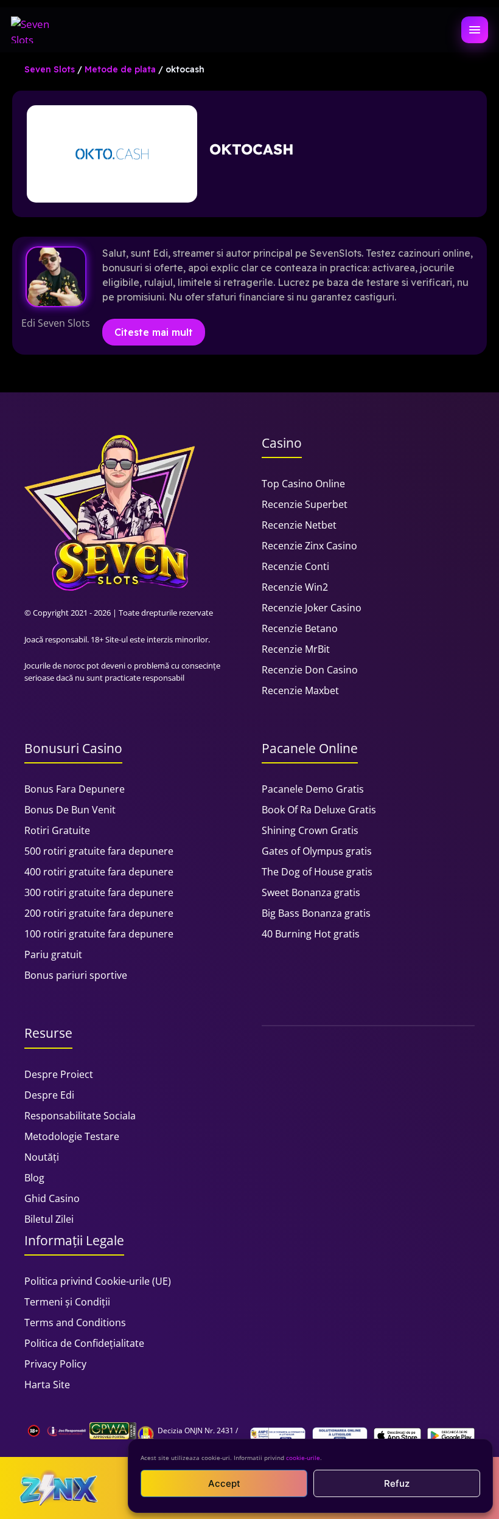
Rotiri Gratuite (57, 830)
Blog (34, 1177)
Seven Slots (49, 69)
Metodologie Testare (71, 1136)
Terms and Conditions (75, 1322)
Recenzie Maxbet (300, 690)
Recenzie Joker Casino (311, 607)
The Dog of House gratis (317, 871)
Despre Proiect (58, 1074)
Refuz (397, 1483)
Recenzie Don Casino (310, 669)
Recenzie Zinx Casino (309, 545)
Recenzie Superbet (304, 504)
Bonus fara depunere (74, 789)
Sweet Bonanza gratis (311, 892)
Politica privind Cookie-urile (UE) (97, 1281)
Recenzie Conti (295, 566)
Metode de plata (120, 69)
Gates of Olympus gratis (317, 851)
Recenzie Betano (300, 628)
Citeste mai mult (153, 332)
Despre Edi (49, 1095)
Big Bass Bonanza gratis (316, 913)
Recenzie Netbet (299, 525)
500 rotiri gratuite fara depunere (98, 851)
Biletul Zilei (49, 1219)
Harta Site (47, 1384)
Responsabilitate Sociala (80, 1115)
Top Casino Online (303, 483)
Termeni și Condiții (67, 1302)
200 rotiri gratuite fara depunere (98, 913)
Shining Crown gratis (310, 830)
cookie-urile (303, 1457)
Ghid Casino (52, 1198)
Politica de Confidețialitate (84, 1343)
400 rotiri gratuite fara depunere (98, 871)
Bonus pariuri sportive (75, 975)
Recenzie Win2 (295, 587)
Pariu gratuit (53, 954)
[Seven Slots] (36, 29)
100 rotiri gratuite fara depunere (98, 933)
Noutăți (41, 1157)
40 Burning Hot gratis (311, 933)
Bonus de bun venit (70, 809)
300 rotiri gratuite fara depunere (98, 892)
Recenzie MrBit (296, 649)
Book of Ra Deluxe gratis (319, 809)
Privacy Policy (55, 1364)
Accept (224, 1483)
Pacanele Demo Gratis (313, 789)
